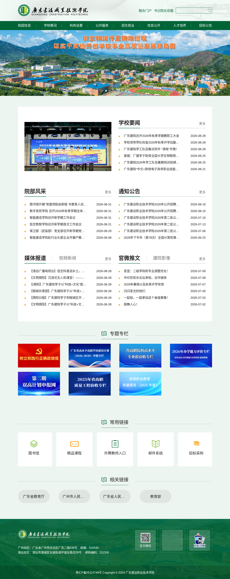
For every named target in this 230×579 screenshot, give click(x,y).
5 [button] (78, 168)
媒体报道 (35, 258)
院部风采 (35, 191)
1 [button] (58, 168)
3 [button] (68, 168)
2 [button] (63, 168)
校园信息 (24, 25)
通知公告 (129, 191)
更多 (202, 124)
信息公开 (153, 25)
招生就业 (127, 25)
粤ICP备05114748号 (89, 572)
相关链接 (119, 479)
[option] (67, 146)
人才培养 (179, 25)
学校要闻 (129, 123)
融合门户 (145, 11)
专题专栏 (119, 333)
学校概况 (50, 25)
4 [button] (73, 168)
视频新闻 (67, 258)
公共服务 (102, 25)
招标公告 (205, 25)
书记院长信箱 (163, 11)
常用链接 (119, 422)
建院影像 (161, 258)
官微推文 (129, 258)
